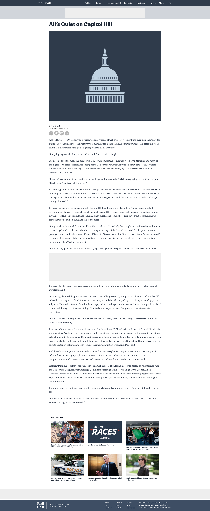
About (107, 503)
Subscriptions (131, 508)
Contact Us (119, 503)
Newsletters (108, 508)
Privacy (118, 505)
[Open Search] (170, 3)
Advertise (129, 503)
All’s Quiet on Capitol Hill (80, 24)
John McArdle (56, 126)
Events (107, 505)
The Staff (118, 508)
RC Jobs (129, 505)
